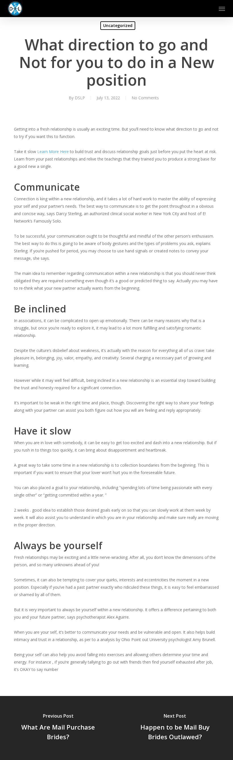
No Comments (145, 97)
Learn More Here (53, 151)
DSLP (80, 97)
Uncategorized (117, 25)
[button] (222, 8)
